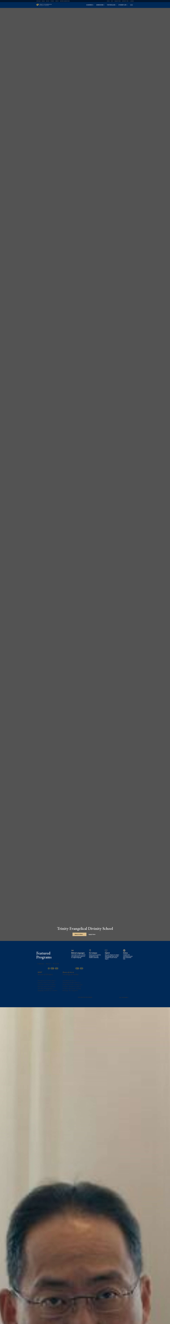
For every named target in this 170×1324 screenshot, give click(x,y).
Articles (38, 1)
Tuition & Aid (111, 5)
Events (57, 1)
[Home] (44, 4)
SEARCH (132, 1)
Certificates (40, 964)
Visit (112, 1)
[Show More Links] (131, 5)
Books (43, 1)
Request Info (118, 1)
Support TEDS (125, 1)
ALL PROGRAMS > (124, 997)
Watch (47, 1)
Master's (48, 964)
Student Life (122, 5)
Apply (108, 1)
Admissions (100, 5)
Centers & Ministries (65, 1)
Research (56, 964)
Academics (89, 5)
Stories (52, 1)
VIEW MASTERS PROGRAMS (85, 997)
